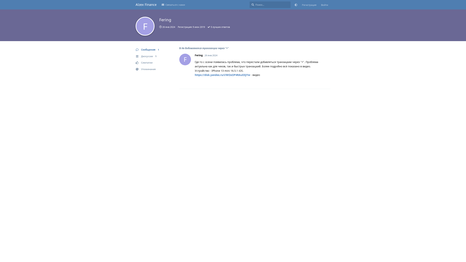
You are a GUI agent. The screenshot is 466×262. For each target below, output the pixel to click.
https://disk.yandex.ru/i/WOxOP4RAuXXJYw (222, 75)
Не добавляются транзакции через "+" (205, 48)
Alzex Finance (146, 4)
